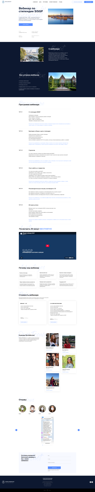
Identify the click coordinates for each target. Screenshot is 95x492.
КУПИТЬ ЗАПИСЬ (26, 24)
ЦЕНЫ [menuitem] (40, 1)
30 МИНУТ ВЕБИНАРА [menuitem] (53, 1)
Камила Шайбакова (50, 347)
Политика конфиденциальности (47, 482)
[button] (32, 408)
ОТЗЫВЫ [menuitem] (60, 1)
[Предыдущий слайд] (16, 430)
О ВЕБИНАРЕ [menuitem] (35, 1)
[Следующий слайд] (79, 430)
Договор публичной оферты (47, 481)
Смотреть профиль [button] (49, 350)
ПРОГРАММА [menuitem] (45, 1)
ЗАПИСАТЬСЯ (54, 467)
